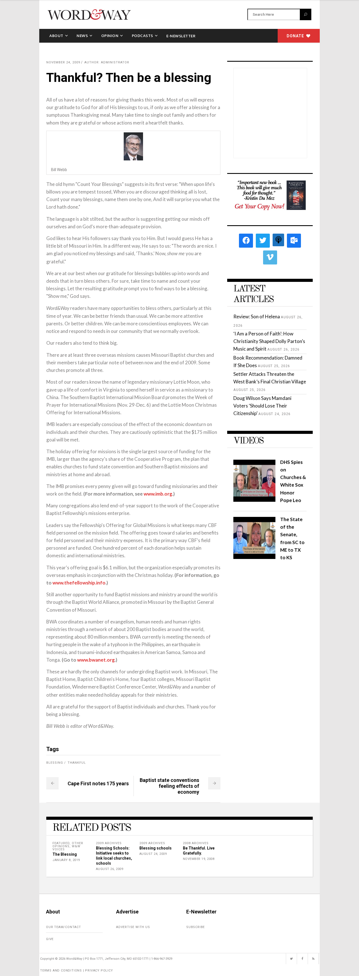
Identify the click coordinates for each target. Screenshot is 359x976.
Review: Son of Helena (256, 316)
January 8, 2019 (66, 860)
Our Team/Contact (63, 927)
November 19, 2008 (199, 859)
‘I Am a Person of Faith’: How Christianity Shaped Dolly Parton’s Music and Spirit (269, 341)
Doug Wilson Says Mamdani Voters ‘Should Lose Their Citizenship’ (262, 405)
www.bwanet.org (96, 660)
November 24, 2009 (63, 62)
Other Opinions (67, 844)
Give (50, 939)
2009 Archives (109, 843)
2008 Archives (196, 843)
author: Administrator (106, 62)
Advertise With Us (133, 927)
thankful (77, 763)
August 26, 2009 (109, 869)
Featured (61, 843)
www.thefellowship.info (78, 583)
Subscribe (195, 927)
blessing (54, 763)
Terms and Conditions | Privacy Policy (76, 970)
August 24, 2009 (153, 854)
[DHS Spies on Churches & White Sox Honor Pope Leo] (254, 500)
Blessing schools (155, 848)
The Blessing (64, 854)
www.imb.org (158, 494)
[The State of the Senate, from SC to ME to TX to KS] (254, 557)
